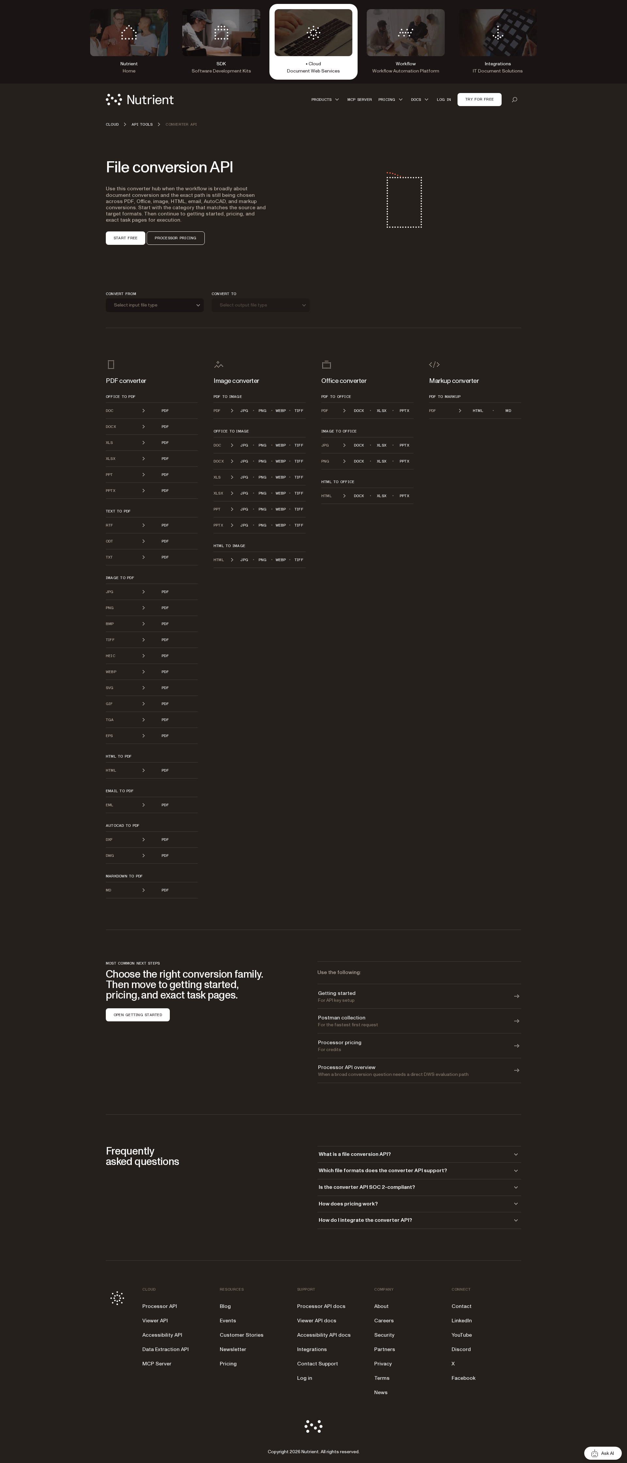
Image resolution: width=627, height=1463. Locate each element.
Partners (384, 1349)
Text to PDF (118, 511)
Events (228, 1320)
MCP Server (156, 1363)
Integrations (312, 1349)
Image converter (236, 380)
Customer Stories (242, 1335)
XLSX (381, 411)
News (381, 1392)
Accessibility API (162, 1335)
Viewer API (155, 1320)
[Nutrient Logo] (140, 99)
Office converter (343, 380)
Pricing (228, 1363)
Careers (384, 1320)
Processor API (159, 1306)
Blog (225, 1306)
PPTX (404, 411)
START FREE (125, 238)
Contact (462, 1306)
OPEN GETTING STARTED (138, 1015)
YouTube (462, 1335)
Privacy (383, 1363)
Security (384, 1335)
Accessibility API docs (324, 1335)
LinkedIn (462, 1320)
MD (508, 411)
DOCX (359, 411)
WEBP (281, 411)
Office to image (231, 431)
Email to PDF (120, 791)
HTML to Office (337, 482)
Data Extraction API (165, 1349)
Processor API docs (321, 1306)
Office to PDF (121, 397)
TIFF (299, 411)
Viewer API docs (316, 1320)
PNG (263, 411)
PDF (165, 411)
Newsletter (233, 1349)
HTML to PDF (119, 756)
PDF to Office (336, 397)
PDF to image (228, 397)
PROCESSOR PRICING (175, 238)
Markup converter (454, 380)
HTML (478, 411)
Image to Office (339, 431)
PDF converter (126, 380)
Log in (304, 1378)
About (381, 1306)
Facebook (463, 1378)
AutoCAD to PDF (122, 825)
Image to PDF (120, 578)
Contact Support (317, 1363)
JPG (244, 411)
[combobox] (155, 305)
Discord (461, 1349)
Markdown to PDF (124, 876)
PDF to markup (444, 397)
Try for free (479, 99)
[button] (326, 99)
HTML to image (229, 546)
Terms (382, 1378)
